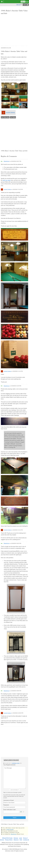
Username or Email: (8, 800)
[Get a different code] (23, 811)
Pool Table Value (5, 117)
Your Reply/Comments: (9, 764)
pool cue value (7, 180)
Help (21, 839)
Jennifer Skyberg (10, 112)
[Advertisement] (14, 30)
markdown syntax (15, 763)
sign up (18, 4)
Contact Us (26, 839)
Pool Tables (13, 117)
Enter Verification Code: (9, 809)
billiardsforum (6, 161)
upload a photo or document (11, 760)
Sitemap (16, 838)
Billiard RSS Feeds (7, 838)
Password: (6, 805)
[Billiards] (24, 1)
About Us (16, 839)
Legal (20, 838)
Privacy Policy (9, 839)
